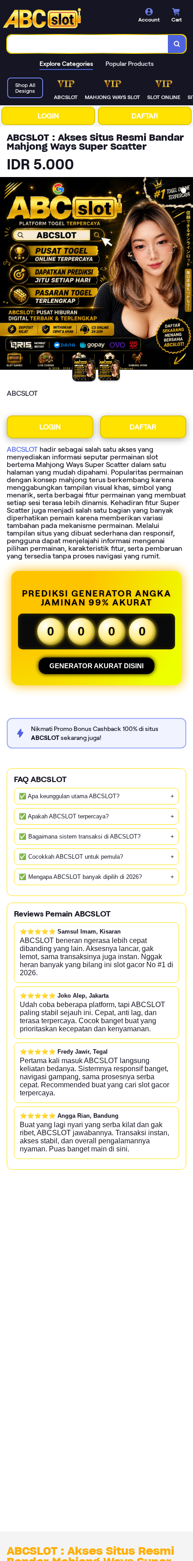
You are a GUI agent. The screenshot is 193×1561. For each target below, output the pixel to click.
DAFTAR (145, 116)
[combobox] (87, 44)
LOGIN (48, 116)
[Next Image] (186, 274)
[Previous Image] (7, 274)
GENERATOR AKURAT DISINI (96, 666)
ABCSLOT (22, 449)
